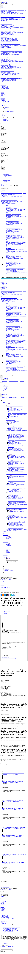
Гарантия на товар (5, 917)
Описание (5, 609)
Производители (4, 921)
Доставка (5, 613)
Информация (3, 912)
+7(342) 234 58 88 (4, 378)
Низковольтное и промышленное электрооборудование (15, 425)
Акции (2, 282)
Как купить (8, 537)
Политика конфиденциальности (8, 947)
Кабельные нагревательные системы (16, 501)
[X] (7, 595)
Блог (2, 905)
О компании (3, 901)
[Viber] (8, 595)
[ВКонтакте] (1, 595)
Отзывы (2, 903)
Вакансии (9, 175)
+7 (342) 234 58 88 (5, 101)
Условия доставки (4, 916)
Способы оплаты (4, 653)
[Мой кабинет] (1, 398)
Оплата (4, 612)
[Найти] (2, 6)
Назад (8, 403)
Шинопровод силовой (13, 519)
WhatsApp (5, 120)
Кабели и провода (12, 408)
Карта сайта (3, 919)
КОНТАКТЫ (3, 885)
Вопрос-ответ (4, 923)
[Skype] (12, 595)
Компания (8, 544)
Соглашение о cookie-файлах (7, 948)
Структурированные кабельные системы (17, 488)
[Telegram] (14, 595)
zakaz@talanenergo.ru (6, 115)
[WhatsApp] (10, 595)
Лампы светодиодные (13, 495)
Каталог (7, 404)
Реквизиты (3, 909)
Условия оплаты (4, 915)
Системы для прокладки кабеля (15, 434)
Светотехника (11, 455)
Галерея (2, 907)
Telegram (5, 119)
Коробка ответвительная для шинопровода (9, 658)
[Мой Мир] (5, 595)
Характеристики (6, 611)
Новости (5, 175)
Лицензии (3, 908)
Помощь (2, 922)
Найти (2, 951)
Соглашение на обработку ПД (7, 918)
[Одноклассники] (3, 595)
